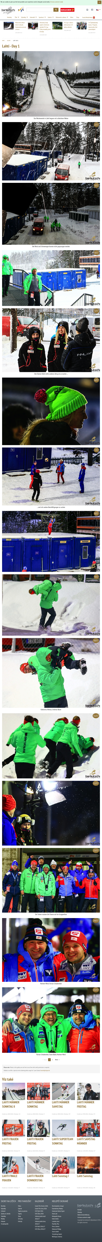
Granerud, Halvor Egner (58, 1211)
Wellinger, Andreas (57, 1237)
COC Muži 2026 (39, 1211)
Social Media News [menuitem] (88, 17)
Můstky (3, 1219)
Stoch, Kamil (55, 1232)
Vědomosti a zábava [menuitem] (61, 17)
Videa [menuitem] (71, 17)
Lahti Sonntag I (60, 1176)
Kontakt (79, 1210)
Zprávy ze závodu (5, 1214)
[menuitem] (87, 9)
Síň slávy (20, 1219)
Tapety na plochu (22, 1211)
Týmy (19, 1216)
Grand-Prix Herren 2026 (41, 1206)
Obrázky (79, 1212)
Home (3, 40)
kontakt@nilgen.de (45, 1070)
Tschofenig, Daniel (57, 1234)
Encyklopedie (4, 1224)
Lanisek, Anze (55, 1221)
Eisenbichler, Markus (57, 1209)
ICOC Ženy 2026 (39, 1214)
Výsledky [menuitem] (23, 17)
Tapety (20, 1214)
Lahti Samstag (85, 1176)
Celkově (3, 1211)
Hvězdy (20, 1221)
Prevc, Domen (55, 1226)
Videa (19, 1206)
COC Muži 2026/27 (40, 1226)
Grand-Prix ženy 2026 (41, 1209)
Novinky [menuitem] (9, 17)
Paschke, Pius (55, 1224)
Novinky (3, 1206)
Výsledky (3, 1209)
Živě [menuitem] (16, 17)
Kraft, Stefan (55, 1219)
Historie (3, 1221)
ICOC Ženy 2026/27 (40, 1229)
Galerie (8, 40)
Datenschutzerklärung (83, 1215)
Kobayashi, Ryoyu (56, 1216)
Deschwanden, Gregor (58, 1206)
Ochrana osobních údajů (56, 2)
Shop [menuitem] (77, 17)
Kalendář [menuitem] (32, 17)
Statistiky (3, 1216)
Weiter (56, 1060)
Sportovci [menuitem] (41, 17)
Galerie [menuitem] (50, 17)
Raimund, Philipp (56, 1229)
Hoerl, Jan (54, 1214)
